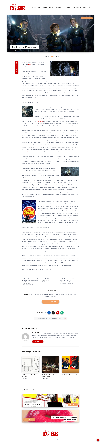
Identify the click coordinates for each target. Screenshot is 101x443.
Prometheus (47, 296)
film (53, 294)
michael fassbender (60, 294)
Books (51, 7)
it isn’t (30, 64)
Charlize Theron (48, 294)
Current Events (67, 7)
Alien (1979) (34, 294)
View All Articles (38, 341)
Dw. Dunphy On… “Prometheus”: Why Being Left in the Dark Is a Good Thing (30, 280)
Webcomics (58, 7)
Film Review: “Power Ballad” (69, 374)
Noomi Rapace (73, 294)
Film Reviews (53, 290)
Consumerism (77, 7)
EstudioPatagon (55, 439)
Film (39, 7)
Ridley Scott (54, 296)
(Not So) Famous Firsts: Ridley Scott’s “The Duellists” (67, 279)
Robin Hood (39, 121)
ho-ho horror (27, 152)
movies (67, 294)
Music (34, 7)
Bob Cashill (40, 294)
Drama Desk (43, 335)
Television (44, 7)
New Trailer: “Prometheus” (48, 278)
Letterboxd (42, 337)
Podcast (85, 7)
